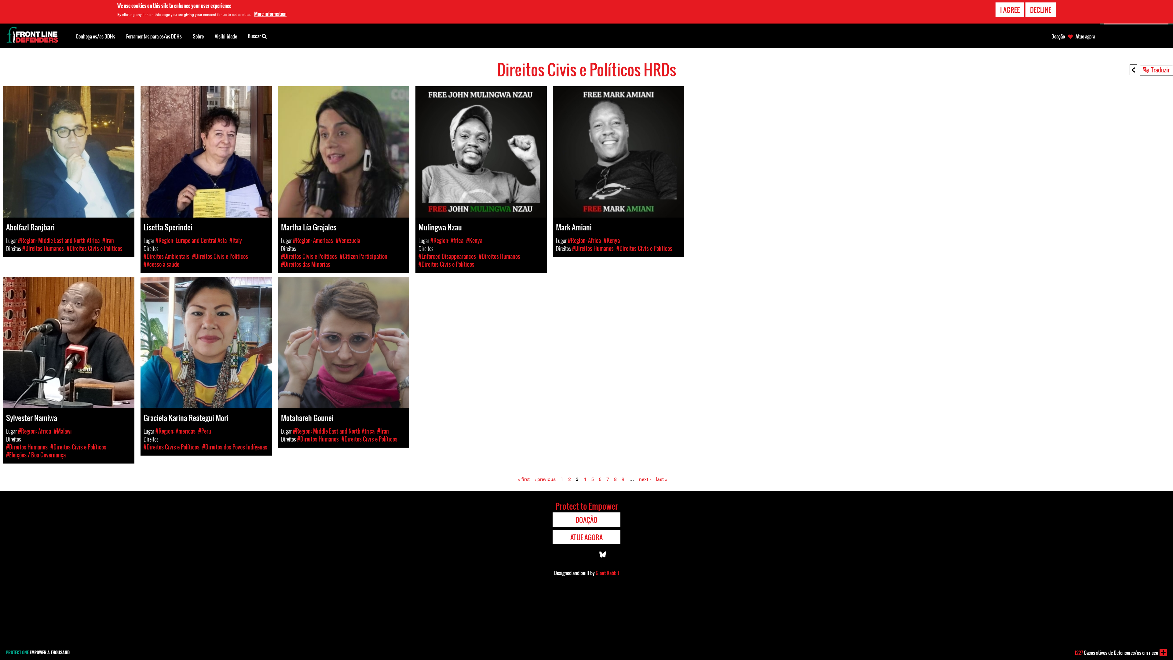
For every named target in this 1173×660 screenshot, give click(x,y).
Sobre (198, 36)
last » (661, 479)
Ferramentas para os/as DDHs (154, 36)
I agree (1010, 10)
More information (270, 13)
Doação (1058, 36)
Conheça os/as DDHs (95, 36)
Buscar (255, 36)
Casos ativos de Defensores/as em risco (1116, 652)
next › (645, 479)
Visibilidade (226, 36)
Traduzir (1160, 69)
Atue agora (1085, 36)
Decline (1040, 10)
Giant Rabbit (607, 573)
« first (524, 479)
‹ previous (545, 479)
